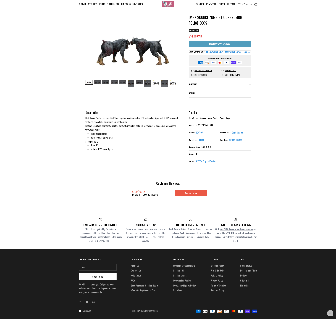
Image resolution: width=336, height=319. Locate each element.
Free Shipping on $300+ (202, 75)
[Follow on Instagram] (80, 302)
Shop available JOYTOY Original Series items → (228, 51)
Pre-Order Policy (218, 270)
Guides (222, 4)
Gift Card (244, 280)
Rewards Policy (217, 290)
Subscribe (97, 276)
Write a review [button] (191, 193)
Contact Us (136, 270)
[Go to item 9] (156, 83)
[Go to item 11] (173, 83)
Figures (102, 4)
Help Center (136, 275)
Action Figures (235, 139)
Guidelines (177, 290)
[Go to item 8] (147, 83)
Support (231, 4)
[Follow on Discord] (93, 302)
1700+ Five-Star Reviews (232, 75)
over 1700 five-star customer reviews (236, 229)
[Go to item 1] (89, 82)
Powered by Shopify (151, 311)
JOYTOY (199, 132)
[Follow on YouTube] (87, 302)
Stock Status (246, 265)
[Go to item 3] (105, 82)
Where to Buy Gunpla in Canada (145, 290)
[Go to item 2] (97, 82)
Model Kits (92, 4)
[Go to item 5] (122, 82)
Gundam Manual (180, 275)
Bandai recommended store (203, 71)
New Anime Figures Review (184, 285)
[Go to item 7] (139, 82)
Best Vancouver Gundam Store (144, 285)
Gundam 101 (178, 270)
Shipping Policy (217, 265)
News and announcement (184, 265)
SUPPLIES (110, 4)
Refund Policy (217, 275)
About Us (135, 265)
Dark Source (237, 132)
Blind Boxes (137, 4)
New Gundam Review (182, 280)
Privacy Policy (217, 280)
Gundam (82, 4)
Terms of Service (218, 285)
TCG (117, 4)
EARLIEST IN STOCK (230, 71)
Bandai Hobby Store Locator (91, 237)
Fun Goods (126, 4)
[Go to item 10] (164, 83)
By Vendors (211, 4)
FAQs (133, 280)
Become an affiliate (248, 270)
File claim (244, 285)
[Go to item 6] (131, 83)
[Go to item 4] (114, 82)
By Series (200, 4)
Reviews (243, 275)
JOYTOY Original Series (205, 161)
